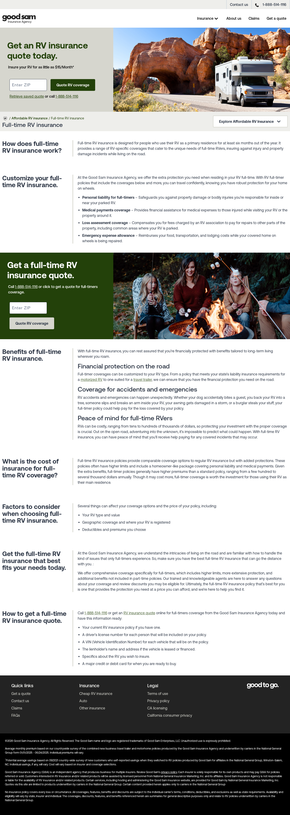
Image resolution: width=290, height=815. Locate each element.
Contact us (239, 4)
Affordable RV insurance (30, 118)
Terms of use (157, 694)
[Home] (19, 18)
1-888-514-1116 (274, 4)
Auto (83, 701)
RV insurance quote (139, 613)
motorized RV (91, 379)
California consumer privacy (169, 715)
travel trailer (142, 379)
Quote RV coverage (72, 85)
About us (233, 18)
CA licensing (157, 708)
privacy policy (169, 772)
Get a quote (276, 18)
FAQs (15, 715)
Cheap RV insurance (95, 694)
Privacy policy (158, 701)
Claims (254, 18)
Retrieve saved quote (27, 96)
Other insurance (92, 708)
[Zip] (28, 85)
